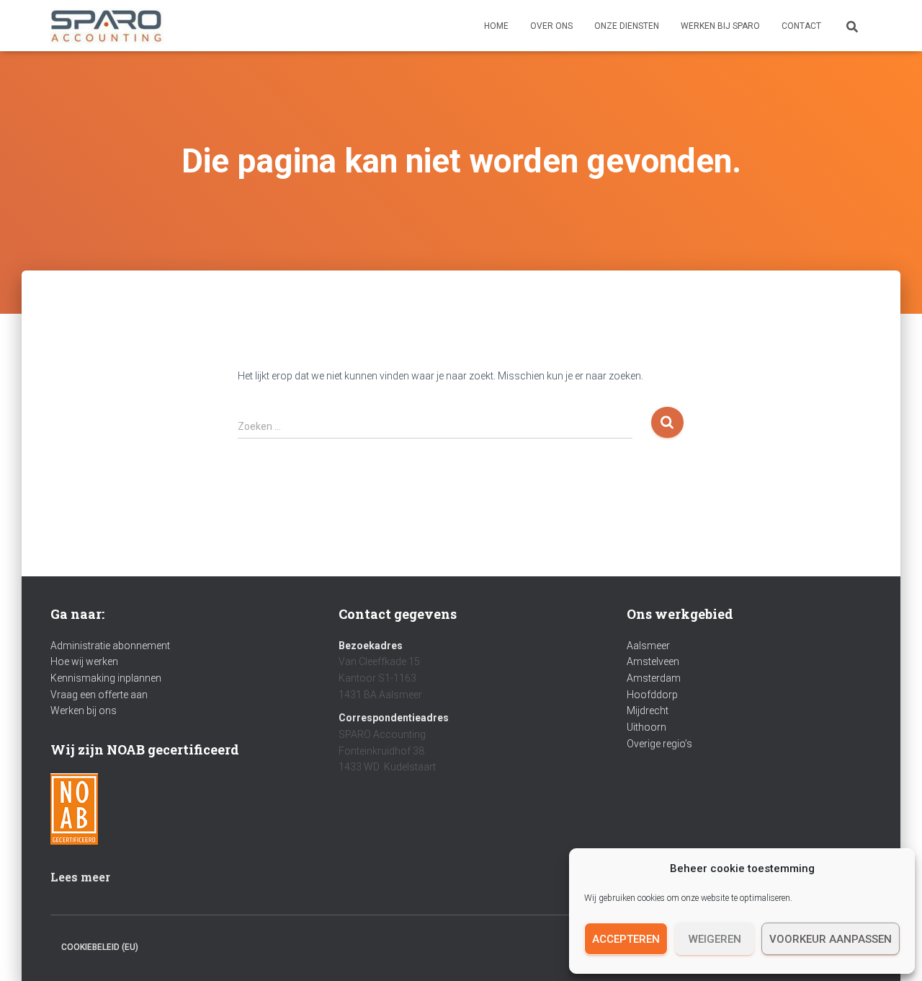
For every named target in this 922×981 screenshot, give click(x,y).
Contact (801, 26)
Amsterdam (654, 678)
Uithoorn (646, 727)
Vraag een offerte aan (99, 694)
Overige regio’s (659, 743)
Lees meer (80, 876)
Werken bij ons (83, 710)
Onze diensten (626, 26)
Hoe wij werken (84, 661)
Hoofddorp (652, 694)
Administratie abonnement (110, 645)
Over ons (551, 26)
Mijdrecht (647, 710)
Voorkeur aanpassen (830, 939)
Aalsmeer (648, 645)
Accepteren (626, 939)
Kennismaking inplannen (105, 678)
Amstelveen (653, 661)
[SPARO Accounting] (107, 26)
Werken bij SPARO (720, 26)
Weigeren (715, 939)
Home (496, 26)
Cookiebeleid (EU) (99, 947)
